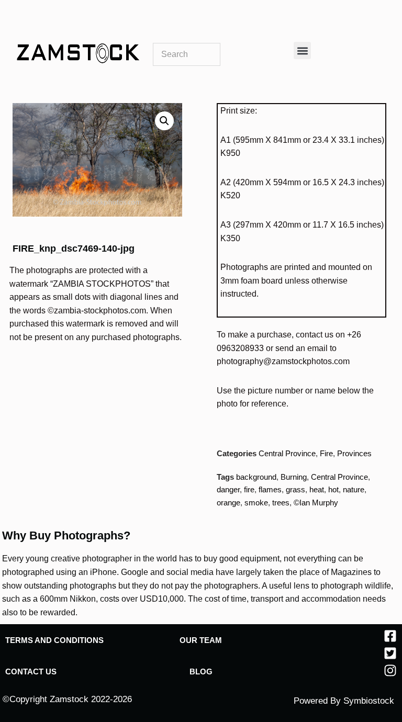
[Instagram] (390, 670)
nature (353, 489)
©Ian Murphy (316, 502)
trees (280, 502)
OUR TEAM (201, 640)
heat (316, 489)
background (256, 476)
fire (249, 489)
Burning (294, 476)
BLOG (201, 671)
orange (228, 502)
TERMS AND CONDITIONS (54, 640)
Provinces (354, 453)
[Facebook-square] (390, 635)
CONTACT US (31, 671)
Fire (326, 453)
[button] (302, 50)
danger (228, 489)
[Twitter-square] (390, 653)
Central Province (287, 453)
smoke (256, 502)
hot (333, 489)
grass (295, 489)
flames (270, 489)
